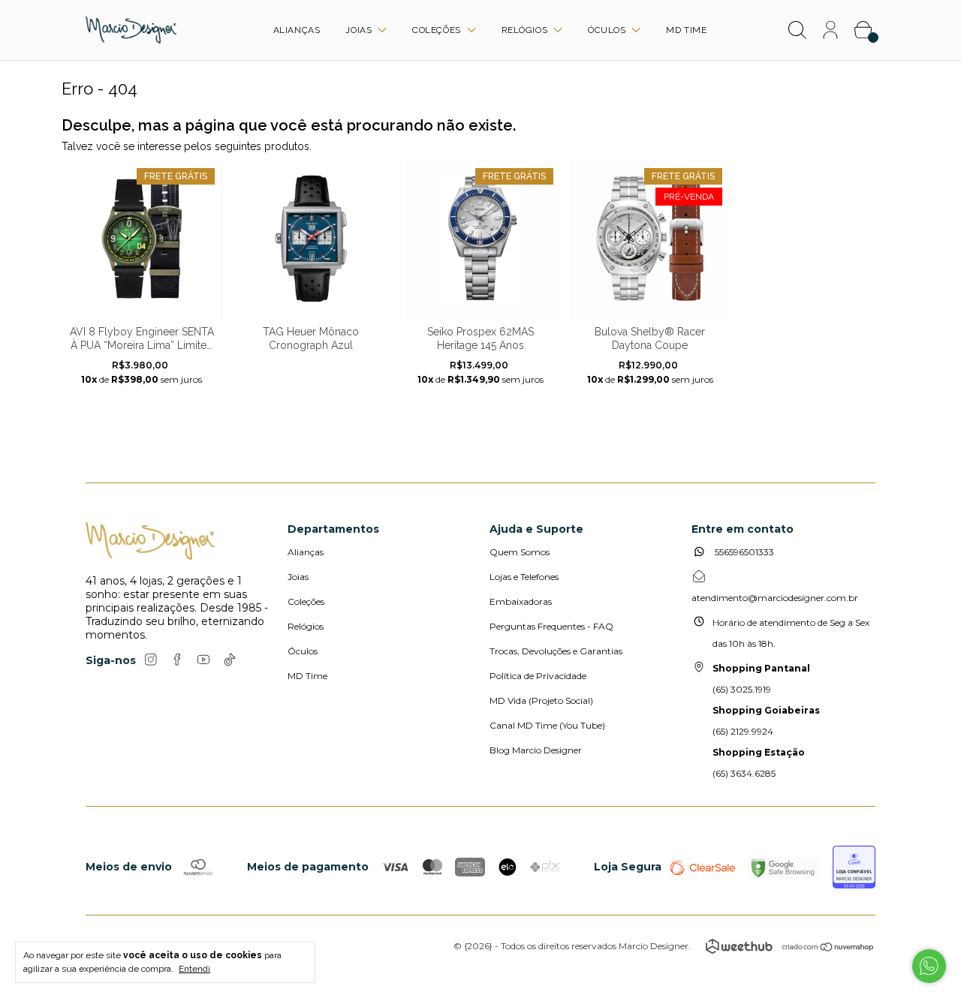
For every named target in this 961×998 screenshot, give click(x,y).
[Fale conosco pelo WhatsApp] (929, 966)
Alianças (297, 30)
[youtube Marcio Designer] (203, 660)
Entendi (194, 968)
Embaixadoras (521, 601)
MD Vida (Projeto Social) (541, 700)
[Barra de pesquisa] (797, 32)
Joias (360, 30)
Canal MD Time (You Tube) (547, 725)
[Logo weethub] (739, 946)
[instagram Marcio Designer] (151, 660)
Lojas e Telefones (524, 576)
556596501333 (743, 552)
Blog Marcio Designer (536, 750)
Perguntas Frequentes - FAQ (551, 626)
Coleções (437, 30)
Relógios (526, 30)
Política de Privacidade (538, 675)
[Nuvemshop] (828, 948)
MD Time (686, 30)
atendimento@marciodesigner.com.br (774, 597)
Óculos (608, 30)
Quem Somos (520, 552)
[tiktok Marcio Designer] (230, 660)
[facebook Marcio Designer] (177, 660)
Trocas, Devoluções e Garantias (556, 651)
